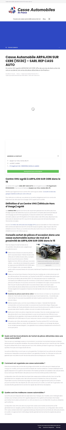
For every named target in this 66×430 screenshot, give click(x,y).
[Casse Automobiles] (33, 10)
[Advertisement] (33, 33)
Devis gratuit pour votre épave (33, 171)
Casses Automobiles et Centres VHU (29, 73)
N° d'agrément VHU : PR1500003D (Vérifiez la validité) (24, 166)
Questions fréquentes (48, 427)
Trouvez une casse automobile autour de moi (26, 19)
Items (18, 73)
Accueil (13, 73)
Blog (44, 19)
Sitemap (58, 427)
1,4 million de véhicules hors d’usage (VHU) (23, 224)
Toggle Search (12, 47)
